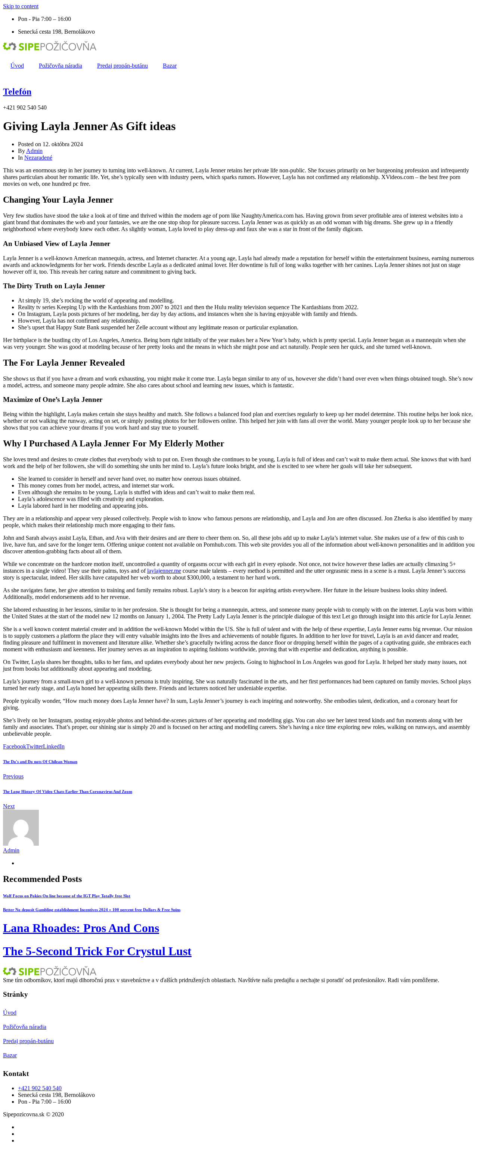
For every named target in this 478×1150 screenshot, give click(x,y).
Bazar (170, 65)
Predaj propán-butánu (122, 65)
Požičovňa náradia (60, 65)
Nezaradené (38, 157)
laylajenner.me (164, 571)
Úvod (17, 65)
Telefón (17, 91)
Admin (34, 151)
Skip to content (20, 6)
